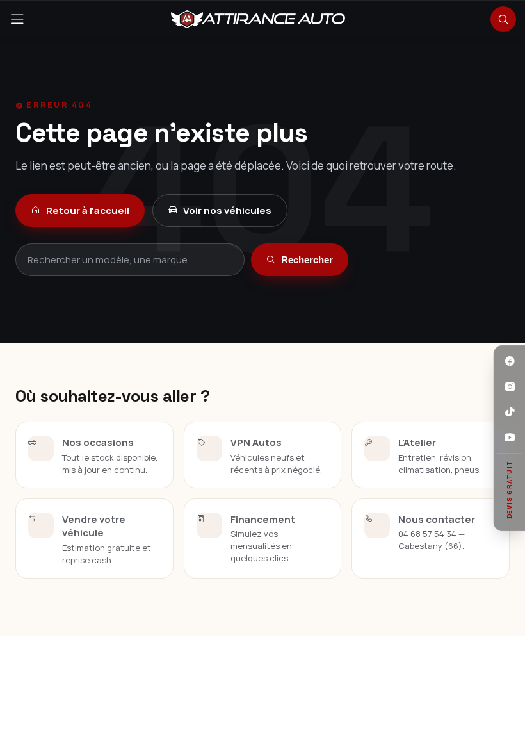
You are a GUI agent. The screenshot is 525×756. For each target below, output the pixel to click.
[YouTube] (509, 437)
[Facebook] (509, 361)
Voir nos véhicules (227, 210)
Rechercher (307, 259)
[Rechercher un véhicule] (503, 19)
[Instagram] (509, 387)
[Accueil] (258, 19)
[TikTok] (509, 412)
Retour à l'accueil (87, 210)
